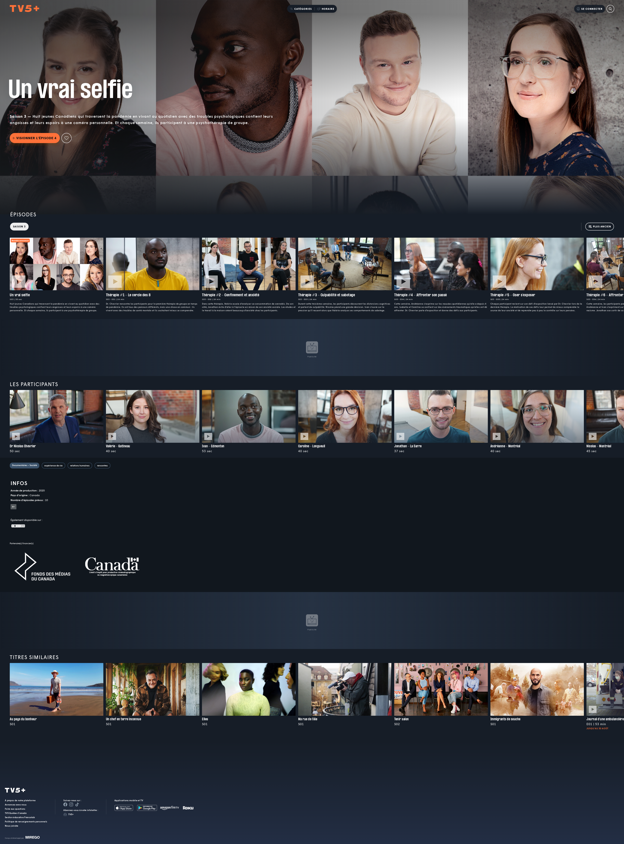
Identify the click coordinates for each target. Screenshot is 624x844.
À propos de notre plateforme (20, 800)
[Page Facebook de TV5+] (65, 804)
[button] (300, 9)
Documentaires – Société (24, 465)
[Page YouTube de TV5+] (77, 804)
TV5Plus (24, 8)
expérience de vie (53, 465)
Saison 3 (19, 226)
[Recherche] (610, 9)
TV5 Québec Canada (15, 813)
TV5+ (71, 814)
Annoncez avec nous (15, 804)
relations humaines (80, 465)
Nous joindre (11, 825)
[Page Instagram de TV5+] (71, 804)
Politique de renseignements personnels (26, 821)
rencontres (102, 465)
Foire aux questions (15, 809)
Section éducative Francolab (20, 817)
